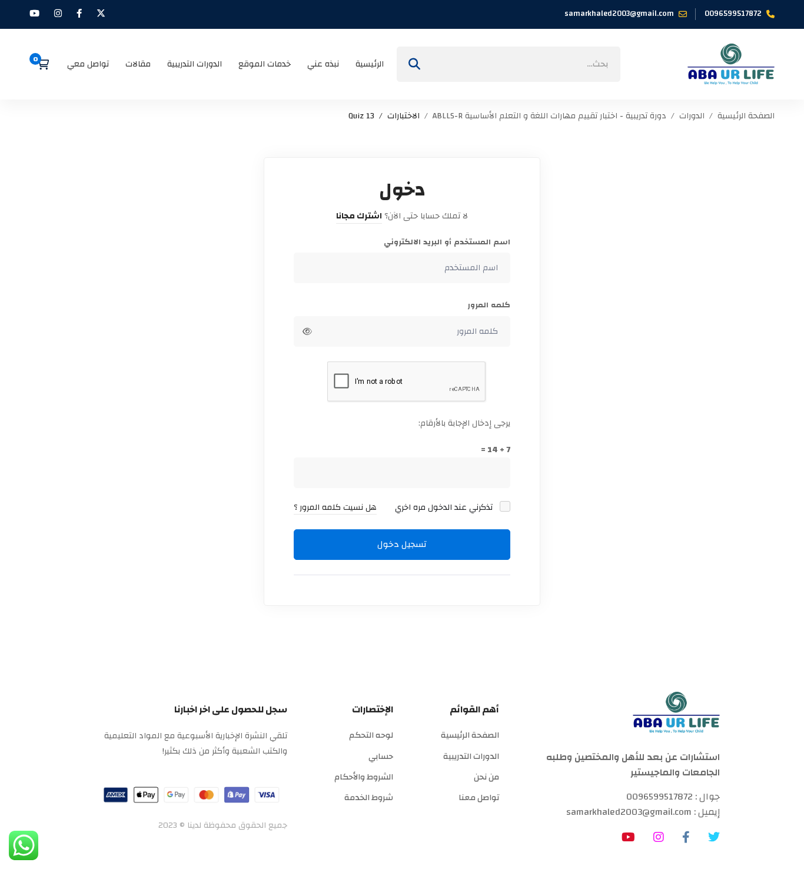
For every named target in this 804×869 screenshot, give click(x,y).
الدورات (692, 116)
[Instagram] (659, 837)
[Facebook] (686, 837)
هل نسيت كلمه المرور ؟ (335, 507)
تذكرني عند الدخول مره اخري (445, 507)
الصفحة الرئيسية (746, 116)
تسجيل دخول (402, 544)
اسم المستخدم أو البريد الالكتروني (447, 242)
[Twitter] (713, 837)
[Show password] (307, 331)
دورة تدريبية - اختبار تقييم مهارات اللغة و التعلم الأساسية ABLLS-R (549, 116)
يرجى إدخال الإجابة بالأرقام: (464, 423)
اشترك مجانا (359, 216)
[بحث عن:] (508, 64)
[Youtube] (628, 837)
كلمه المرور (488, 305)
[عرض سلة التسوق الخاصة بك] (39, 64)
